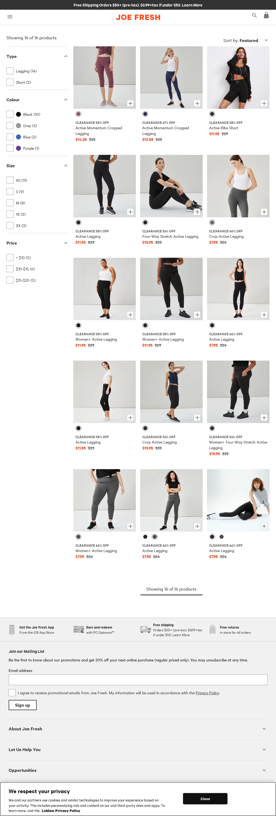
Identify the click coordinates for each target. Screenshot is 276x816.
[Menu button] (9, 16)
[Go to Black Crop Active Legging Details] (171, 392)
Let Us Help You (24, 749)
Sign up (22, 705)
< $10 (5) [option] (23, 257)
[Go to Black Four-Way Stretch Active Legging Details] (171, 186)
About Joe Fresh (25, 729)
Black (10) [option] (31, 114)
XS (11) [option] (21, 180)
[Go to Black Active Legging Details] (104, 186)
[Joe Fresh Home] (138, 17)
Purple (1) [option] (31, 148)
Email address (20, 670)
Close (205, 798)
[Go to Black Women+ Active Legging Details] (104, 289)
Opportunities (22, 770)
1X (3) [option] (21, 214)
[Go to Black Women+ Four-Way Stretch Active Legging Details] (238, 392)
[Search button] (254, 15)
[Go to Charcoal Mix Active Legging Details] (171, 500)
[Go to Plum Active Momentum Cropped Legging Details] (104, 77)
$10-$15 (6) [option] (25, 268)
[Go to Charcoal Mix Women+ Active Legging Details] (104, 500)
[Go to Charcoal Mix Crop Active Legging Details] (238, 186)
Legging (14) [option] (26, 71)
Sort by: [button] (240, 40)
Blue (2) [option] (29, 137)
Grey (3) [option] (30, 125)
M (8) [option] (20, 202)
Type (11, 56)
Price (11, 243)
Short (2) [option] (23, 82)
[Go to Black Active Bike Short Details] (238, 77)
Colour (13, 99)
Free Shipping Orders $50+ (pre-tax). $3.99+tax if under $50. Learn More (138, 5)
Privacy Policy (207, 692)
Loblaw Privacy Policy (61, 810)
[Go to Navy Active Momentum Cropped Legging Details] (171, 77)
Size (10, 165)
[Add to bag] (130, 103)
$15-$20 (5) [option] (26, 280)
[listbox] (37, 76)
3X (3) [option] (21, 225)
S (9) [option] (20, 191)
